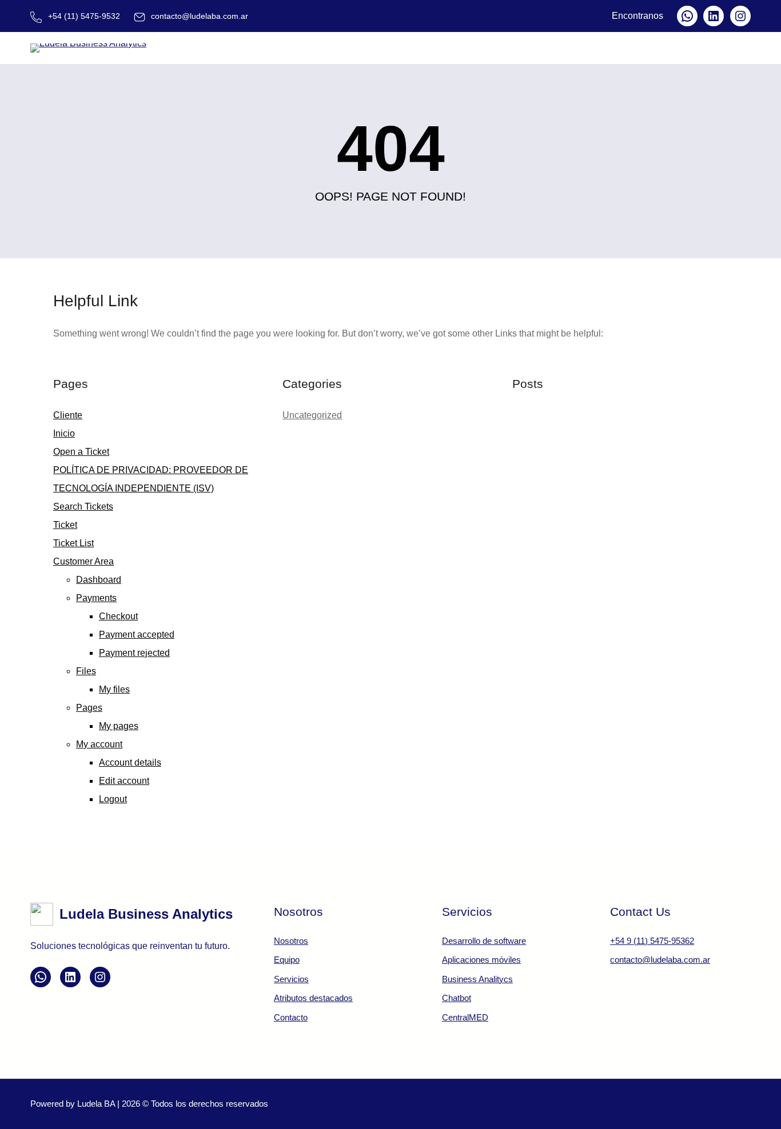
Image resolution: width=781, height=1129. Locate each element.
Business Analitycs (477, 979)
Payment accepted (136, 634)
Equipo (287, 959)
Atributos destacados (313, 998)
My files (114, 689)
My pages (118, 726)
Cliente (67, 415)
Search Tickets (83, 506)
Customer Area (83, 561)
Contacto (291, 1017)
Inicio (64, 433)
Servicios (291, 979)
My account (99, 744)
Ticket (65, 525)
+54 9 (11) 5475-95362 (652, 941)
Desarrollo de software (484, 941)
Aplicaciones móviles (481, 959)
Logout (113, 799)
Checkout (118, 616)
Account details (130, 762)
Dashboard (98, 579)
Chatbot (456, 998)
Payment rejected (134, 653)
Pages (89, 707)
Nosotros (291, 941)
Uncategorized (312, 415)
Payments (96, 598)
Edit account (124, 781)
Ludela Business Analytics (146, 914)
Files (86, 671)
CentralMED (465, 1017)
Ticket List (73, 543)
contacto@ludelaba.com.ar (660, 959)
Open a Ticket (81, 452)
